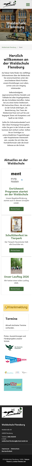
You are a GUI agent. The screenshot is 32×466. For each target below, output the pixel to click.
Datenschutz (15, 449)
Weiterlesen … (16, 209)
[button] (28, 4)
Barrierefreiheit (7, 451)
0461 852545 (12, 437)
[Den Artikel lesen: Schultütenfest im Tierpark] (16, 231)
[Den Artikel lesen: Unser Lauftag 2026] (16, 272)
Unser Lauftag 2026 (16, 277)
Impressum (5, 449)
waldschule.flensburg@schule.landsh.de (15, 441)
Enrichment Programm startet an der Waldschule (16, 191)
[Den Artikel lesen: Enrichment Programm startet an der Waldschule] (16, 184)
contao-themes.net (19, 461)
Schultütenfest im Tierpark (16, 236)
